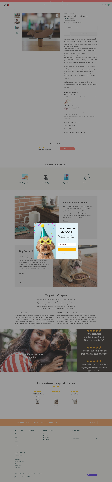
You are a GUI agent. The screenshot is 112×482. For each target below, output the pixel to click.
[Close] (76, 224)
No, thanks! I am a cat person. (67, 253)
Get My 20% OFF (67, 249)
